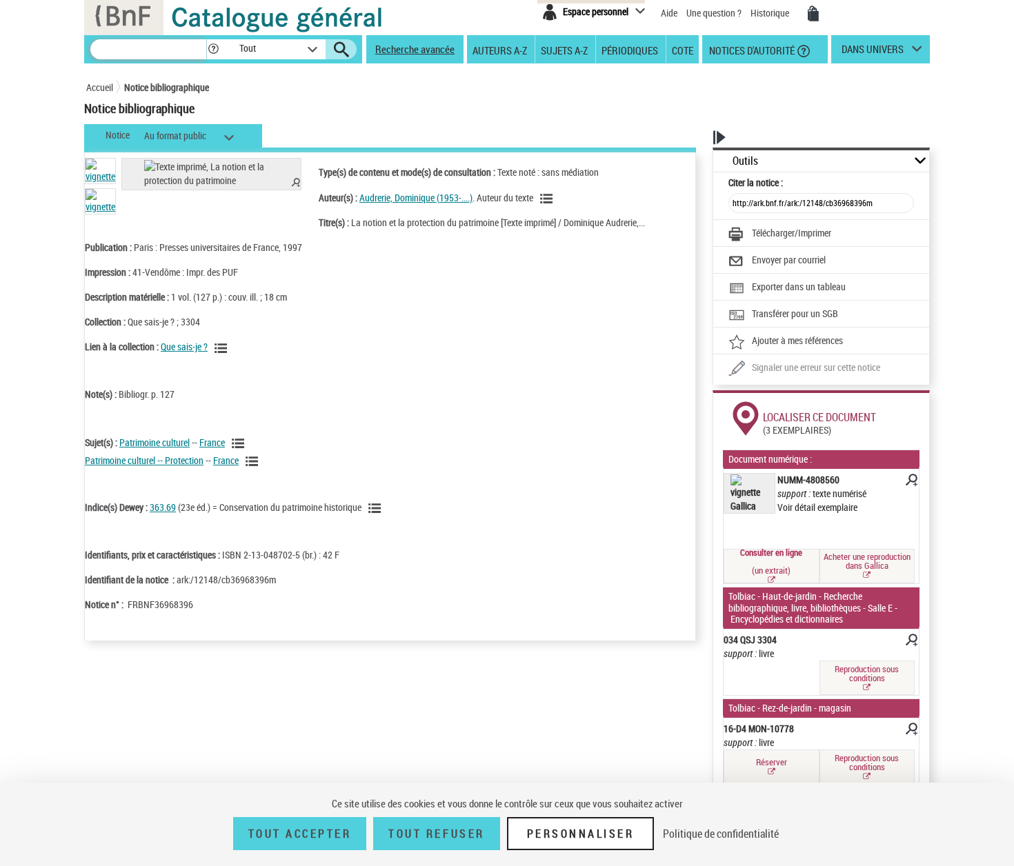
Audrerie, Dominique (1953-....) (416, 197)
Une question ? (715, 12)
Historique (770, 12)
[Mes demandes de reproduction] (813, 14)
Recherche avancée (415, 49)
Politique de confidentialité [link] (721, 833)
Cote (682, 50)
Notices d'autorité (751, 50)
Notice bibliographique (166, 87)
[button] (213, 49)
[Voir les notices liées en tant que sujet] (240, 443)
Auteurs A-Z (500, 50)
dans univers (873, 52)
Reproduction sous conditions (867, 673)
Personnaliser (581, 833)
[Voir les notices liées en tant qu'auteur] (548, 198)
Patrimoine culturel (154, 442)
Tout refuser (436, 833)
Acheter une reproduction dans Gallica (867, 561)
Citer (755, 182)
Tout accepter (300, 833)
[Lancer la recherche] (341, 49)
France (212, 442)
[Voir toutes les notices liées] (223, 348)
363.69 (163, 507)
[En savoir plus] (910, 482)
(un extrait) (771, 562)
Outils (745, 161)
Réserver (771, 762)
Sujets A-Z (564, 50)
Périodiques (630, 50)
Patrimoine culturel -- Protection (144, 460)
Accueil (99, 87)
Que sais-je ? (184, 346)
